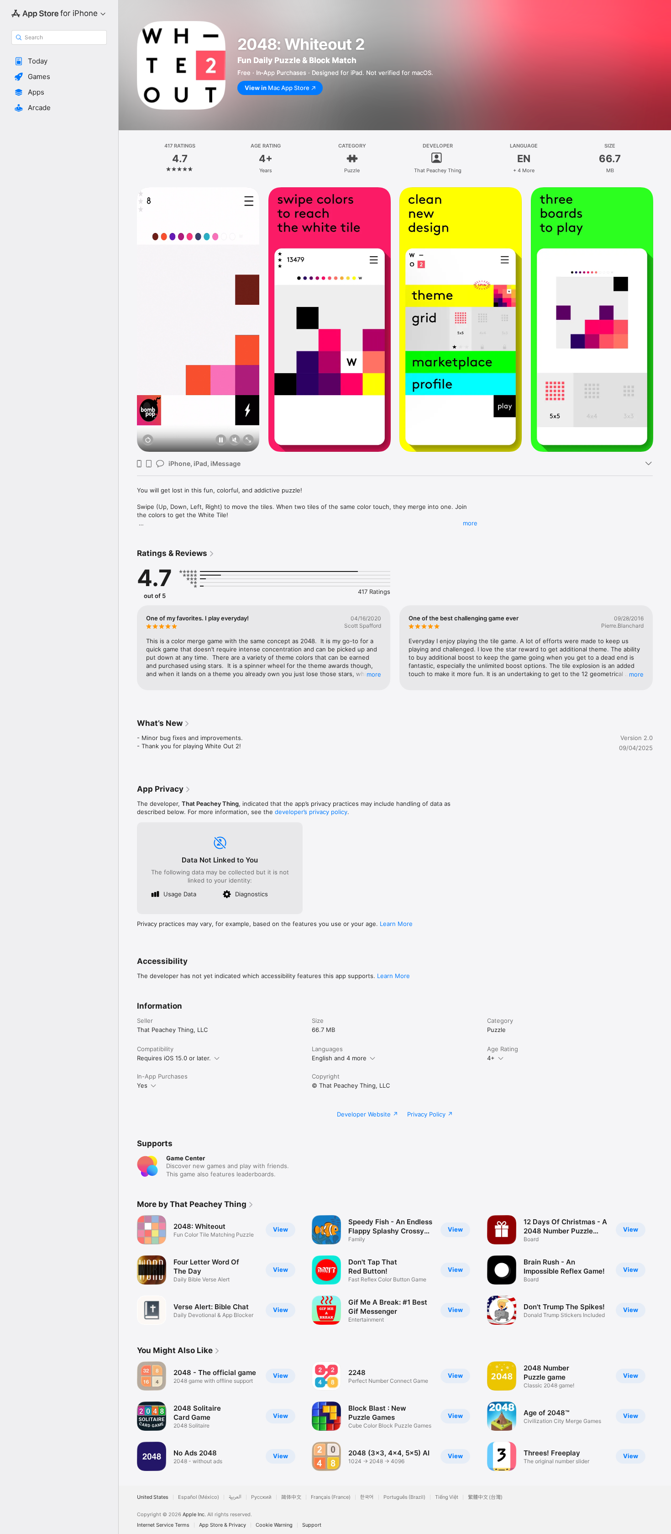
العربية (235, 1497)
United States (152, 1497)
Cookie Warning (274, 1525)
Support (311, 1525)
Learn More (396, 923)
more (470, 523)
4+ (491, 1058)
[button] (59, 61)
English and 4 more (339, 1058)
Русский (261, 1497)
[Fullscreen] (248, 440)
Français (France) (331, 1497)
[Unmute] (234, 440)
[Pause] (220, 440)
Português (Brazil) (404, 1497)
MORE (374, 674)
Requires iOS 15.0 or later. (174, 1058)
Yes (142, 1085)
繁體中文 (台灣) (485, 1497)
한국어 (367, 1497)
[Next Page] (661, 319)
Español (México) (198, 1497)
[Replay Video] (147, 440)
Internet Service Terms (163, 1525)
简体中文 (291, 1497)
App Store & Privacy (222, 1525)
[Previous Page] (127, 319)
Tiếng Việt (446, 1497)
